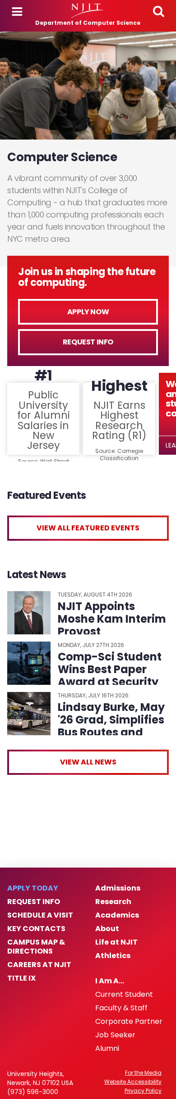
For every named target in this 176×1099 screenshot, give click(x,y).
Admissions (117, 888)
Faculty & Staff (121, 1008)
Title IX (21, 978)
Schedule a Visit (40, 915)
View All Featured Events (88, 528)
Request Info (88, 342)
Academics (117, 915)
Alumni (107, 1048)
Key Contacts (36, 928)
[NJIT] (87, 11)
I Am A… (109, 981)
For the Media (143, 1072)
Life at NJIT (116, 942)
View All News (88, 762)
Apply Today (32, 888)
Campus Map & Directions (36, 947)
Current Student (124, 994)
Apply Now (88, 312)
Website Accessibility (133, 1081)
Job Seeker (115, 1035)
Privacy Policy (143, 1090)
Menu (17, 11)
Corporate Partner (128, 1021)
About (107, 928)
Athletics (112, 955)
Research (113, 901)
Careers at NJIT (39, 964)
